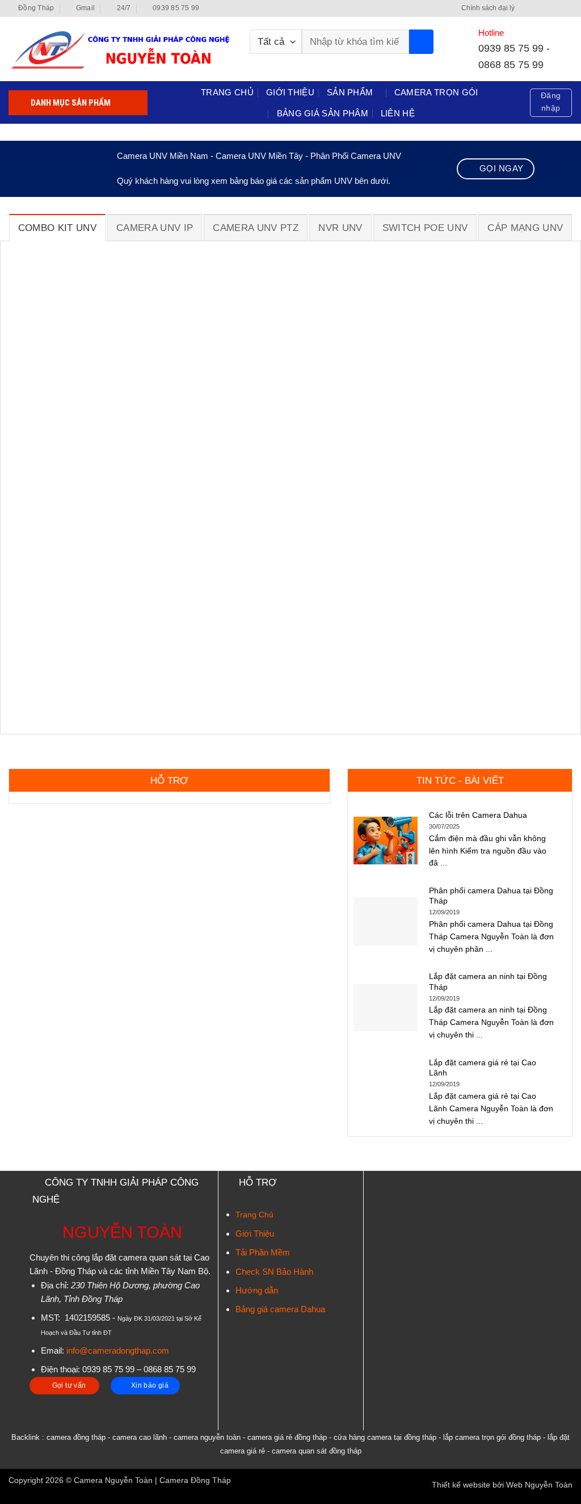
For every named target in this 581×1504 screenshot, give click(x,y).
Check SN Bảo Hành (274, 1271)
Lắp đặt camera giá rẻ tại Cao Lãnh (482, 1067)
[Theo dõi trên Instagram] (536, 8)
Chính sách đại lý (488, 8)
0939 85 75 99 (511, 48)
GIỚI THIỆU (290, 92)
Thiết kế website (461, 1485)
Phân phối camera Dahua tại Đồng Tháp (491, 895)
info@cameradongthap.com (117, 1350)
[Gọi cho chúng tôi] (567, 8)
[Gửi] (421, 42)
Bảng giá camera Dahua (280, 1309)
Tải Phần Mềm (262, 1252)
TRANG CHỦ (227, 92)
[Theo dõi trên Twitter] (547, 8)
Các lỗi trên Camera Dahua (478, 815)
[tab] (57, 228)
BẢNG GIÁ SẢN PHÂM (322, 113)
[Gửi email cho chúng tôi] (557, 8)
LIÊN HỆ (398, 113)
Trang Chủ (254, 1214)
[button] (550, 103)
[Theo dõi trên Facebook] (526, 8)
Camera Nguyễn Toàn (113, 1480)
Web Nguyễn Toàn (539, 1485)
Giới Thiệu (254, 1233)
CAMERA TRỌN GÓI (436, 92)
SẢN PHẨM (350, 92)
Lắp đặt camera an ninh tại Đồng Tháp (488, 981)
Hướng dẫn (256, 1290)
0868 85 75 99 (511, 64)
